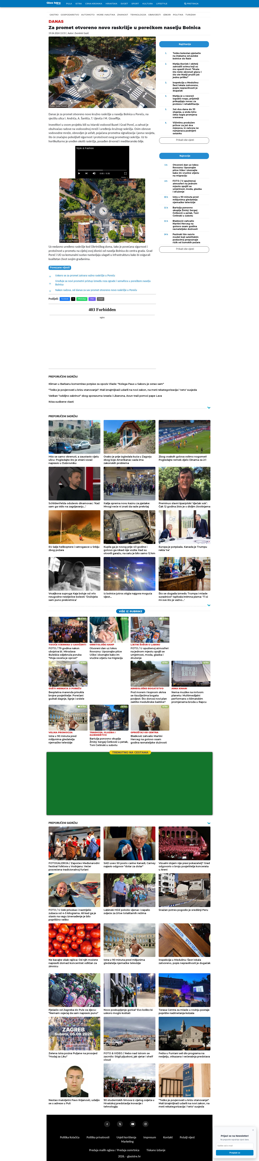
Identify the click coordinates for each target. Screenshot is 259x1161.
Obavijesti (154, 14)
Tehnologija (138, 14)
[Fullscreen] (125, 173)
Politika (178, 14)
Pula (69, 3)
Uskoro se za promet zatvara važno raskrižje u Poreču (85, 275)
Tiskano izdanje (155, 1150)
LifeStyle (161, 3)
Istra (78, 3)
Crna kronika (93, 3)
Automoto (88, 14)
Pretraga (192, 3)
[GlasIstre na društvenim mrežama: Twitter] (123, 1124)
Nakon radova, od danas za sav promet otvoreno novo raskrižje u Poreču (96, 290)
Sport (135, 3)
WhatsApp (82, 299)
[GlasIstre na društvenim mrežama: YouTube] (136, 1124)
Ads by (123, 177)
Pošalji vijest (187, 1137)
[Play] (79, 173)
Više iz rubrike (130, 611)
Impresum (150, 1137)
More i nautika (106, 14)
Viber (92, 299)
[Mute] (94, 173)
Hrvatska (111, 3)
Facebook (64, 299)
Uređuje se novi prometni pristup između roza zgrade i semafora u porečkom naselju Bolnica (103, 283)
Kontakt (168, 1137)
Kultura (147, 3)
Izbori (167, 14)
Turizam (190, 14)
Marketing (127, 1141)
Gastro (54, 14)
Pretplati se (234, 1153)
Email (100, 299)
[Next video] (86, 173)
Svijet (124, 3)
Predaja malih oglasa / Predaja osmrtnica (114, 1150)
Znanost (122, 14)
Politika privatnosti (98, 1137)
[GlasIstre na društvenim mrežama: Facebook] (110, 1124)
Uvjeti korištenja (127, 1137)
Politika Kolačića (70, 1137)
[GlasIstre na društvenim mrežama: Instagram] (149, 1124)
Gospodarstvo (70, 14)
